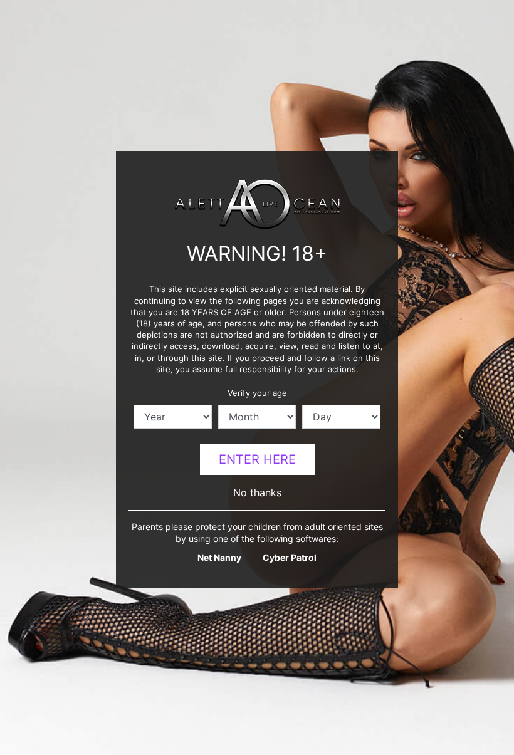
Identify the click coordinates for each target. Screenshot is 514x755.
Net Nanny (219, 557)
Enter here (257, 459)
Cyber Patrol (290, 557)
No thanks (257, 492)
